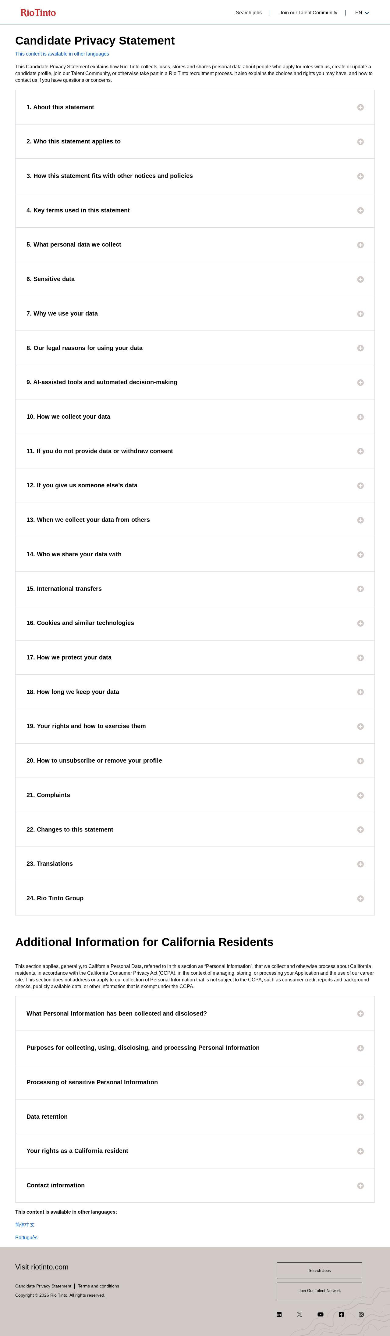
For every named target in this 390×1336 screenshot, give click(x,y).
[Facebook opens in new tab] (341, 1314)
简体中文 (25, 1224)
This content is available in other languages (62, 53)
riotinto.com (50, 1267)
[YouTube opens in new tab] (320, 1314)
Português (26, 1237)
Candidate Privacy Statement (43, 1286)
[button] (195, 107)
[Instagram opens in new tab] (361, 1314)
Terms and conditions (98, 1286)
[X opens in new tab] (299, 1314)
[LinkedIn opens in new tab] (279, 1314)
